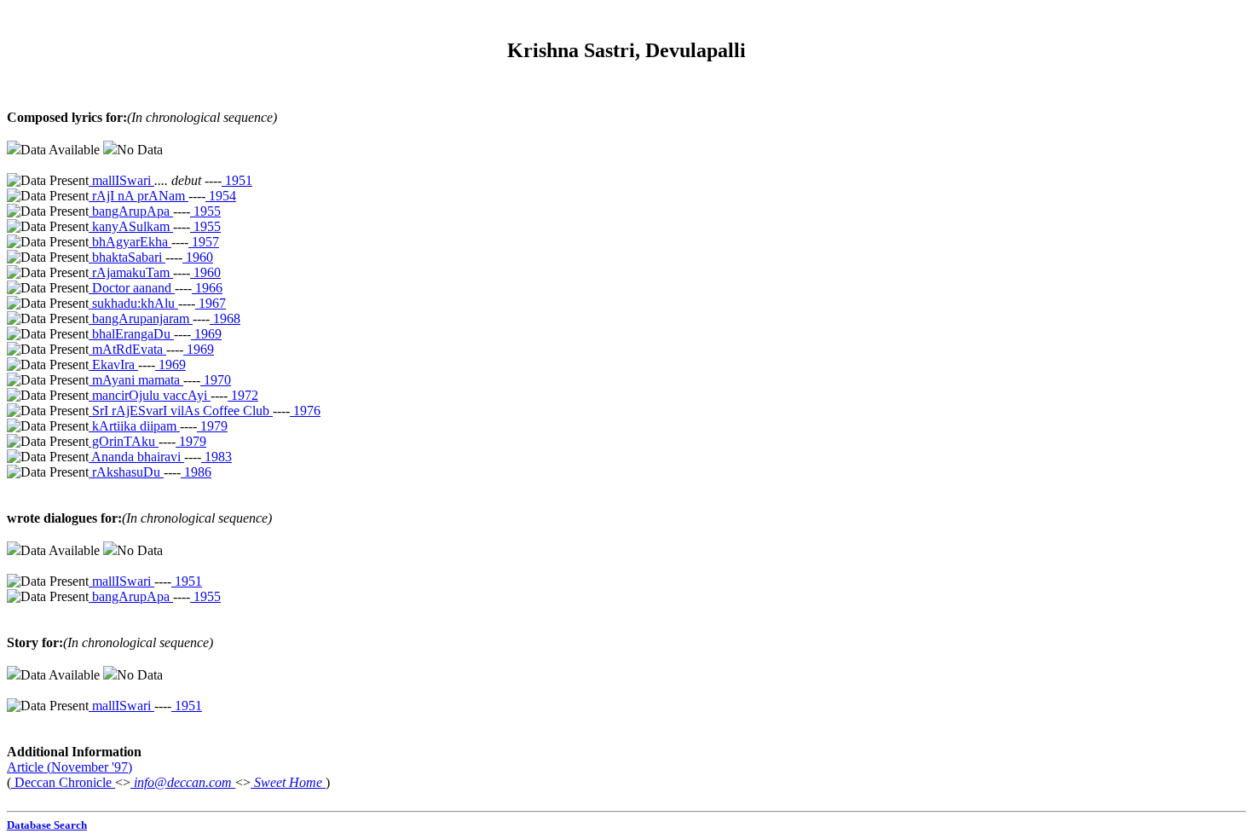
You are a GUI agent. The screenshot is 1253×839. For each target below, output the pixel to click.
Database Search (47, 825)
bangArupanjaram (141, 318)
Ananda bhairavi (136, 456)
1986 (196, 472)
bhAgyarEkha (130, 241)
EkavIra (113, 364)
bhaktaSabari (127, 257)
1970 (215, 380)
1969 (206, 334)
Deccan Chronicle (63, 782)
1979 (212, 426)
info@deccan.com (182, 782)
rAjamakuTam (131, 272)
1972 (243, 395)
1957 (203, 241)
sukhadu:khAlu (133, 303)
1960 (197, 257)
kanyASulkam (131, 226)
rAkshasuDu (126, 472)
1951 (237, 180)
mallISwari (121, 180)
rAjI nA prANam (138, 195)
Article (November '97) (69, 767)
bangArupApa (131, 211)
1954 (220, 195)
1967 (210, 303)
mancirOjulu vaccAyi (150, 395)
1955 (205, 211)
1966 (207, 288)
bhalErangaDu (131, 334)
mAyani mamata (136, 380)
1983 (216, 456)
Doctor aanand (132, 288)
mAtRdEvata (127, 349)
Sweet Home (288, 782)
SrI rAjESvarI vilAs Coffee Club (181, 410)
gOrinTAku (124, 441)
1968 (225, 318)
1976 (305, 410)
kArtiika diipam (134, 426)
